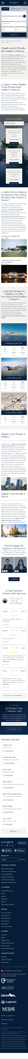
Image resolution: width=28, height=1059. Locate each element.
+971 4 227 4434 (9, 800)
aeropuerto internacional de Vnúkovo (12, 216)
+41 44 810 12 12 (9, 775)
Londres (17, 55)
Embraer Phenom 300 (14, 378)
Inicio (2, 41)
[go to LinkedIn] (12, 845)
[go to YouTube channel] (7, 845)
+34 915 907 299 (9, 812)
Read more (6, 661)
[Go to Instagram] (2, 845)
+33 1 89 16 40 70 (9, 787)
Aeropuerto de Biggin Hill (10, 236)
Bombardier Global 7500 (14, 343)
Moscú (11, 55)
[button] (25, 3)
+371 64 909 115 (9, 824)
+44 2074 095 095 (9, 763)
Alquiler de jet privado (10, 41)
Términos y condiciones (7, 1015)
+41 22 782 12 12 (14, 729)
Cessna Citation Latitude (14, 412)
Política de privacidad (7, 1019)
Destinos (18, 41)
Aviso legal (4, 1023)
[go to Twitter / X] (10, 845)
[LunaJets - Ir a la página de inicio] (14, 3)
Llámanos (14, 579)
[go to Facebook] (4, 845)
